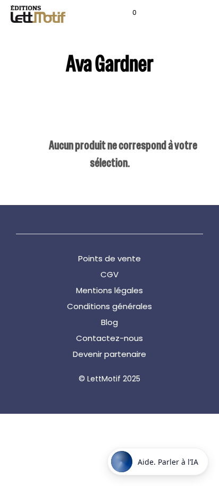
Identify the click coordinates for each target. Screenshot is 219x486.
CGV (109, 274)
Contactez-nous (109, 338)
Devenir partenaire (109, 354)
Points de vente (109, 258)
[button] (127, 12)
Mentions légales (109, 290)
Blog (109, 322)
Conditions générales (109, 306)
